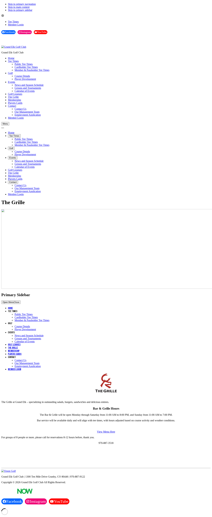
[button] (13, 61)
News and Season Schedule (29, 335)
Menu (5, 124)
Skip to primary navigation (22, 4)
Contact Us (20, 360)
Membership (14, 351)
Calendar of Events (25, 341)
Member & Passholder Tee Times (32, 320)
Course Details (22, 326)
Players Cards (15, 354)
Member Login (16, 24)
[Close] (2, 127)
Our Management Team (27, 363)
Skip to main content (18, 7)
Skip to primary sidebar (20, 10)
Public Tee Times (24, 314)
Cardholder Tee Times (26, 317)
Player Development (25, 329)
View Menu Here (106, 431)
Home (10, 308)
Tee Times (13, 21)
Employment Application (28, 366)
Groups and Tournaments (28, 338)
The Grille (13, 347)
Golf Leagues (14, 344)
